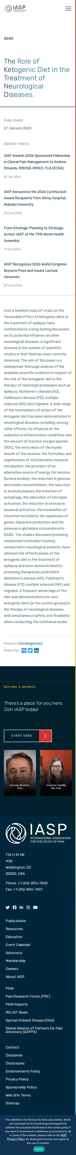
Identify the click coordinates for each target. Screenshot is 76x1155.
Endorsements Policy (23, 1071)
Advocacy (14, 953)
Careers (12, 969)
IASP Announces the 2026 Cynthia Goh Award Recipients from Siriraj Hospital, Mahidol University (35, 198)
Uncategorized (30, 643)
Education (14, 937)
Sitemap (12, 1103)
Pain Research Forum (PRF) (28, 997)
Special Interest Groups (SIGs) (30, 1020)
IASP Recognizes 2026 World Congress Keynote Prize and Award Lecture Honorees (35, 270)
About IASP (15, 977)
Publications (16, 921)
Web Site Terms (18, 1095)
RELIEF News (16, 1013)
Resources (14, 929)
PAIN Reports (17, 1005)
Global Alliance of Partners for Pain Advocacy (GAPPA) (34, 1030)
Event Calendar (18, 945)
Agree (39, 1149)
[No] (71, 1135)
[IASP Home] (16, 8)
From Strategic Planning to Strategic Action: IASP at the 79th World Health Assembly (34, 234)
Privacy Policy (17, 1079)
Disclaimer (14, 1056)
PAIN (10, 989)
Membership (16, 961)
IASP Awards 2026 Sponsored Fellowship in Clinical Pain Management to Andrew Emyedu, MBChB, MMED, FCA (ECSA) (37, 162)
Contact (12, 1048)
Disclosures (15, 1063)
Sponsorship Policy (21, 1087)
